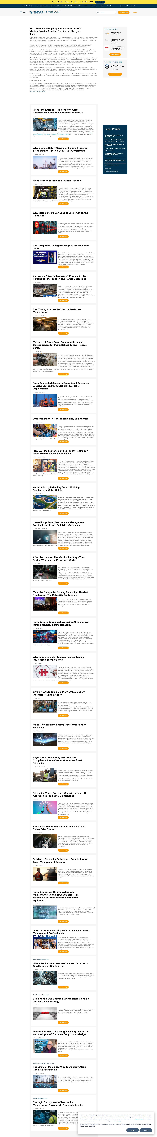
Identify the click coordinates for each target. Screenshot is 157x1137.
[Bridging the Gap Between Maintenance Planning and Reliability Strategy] (45, 1013)
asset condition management (41, 959)
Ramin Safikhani (39, 969)
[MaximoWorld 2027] (106, 33)
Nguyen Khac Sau (39, 154)
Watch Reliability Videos (111, 171)
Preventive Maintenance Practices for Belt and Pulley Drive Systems (59, 828)
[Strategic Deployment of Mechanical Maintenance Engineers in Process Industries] (45, 1117)
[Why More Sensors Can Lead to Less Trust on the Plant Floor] (45, 227)
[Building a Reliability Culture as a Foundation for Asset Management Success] (45, 873)
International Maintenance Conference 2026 (47, 5)
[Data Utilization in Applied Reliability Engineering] (45, 430)
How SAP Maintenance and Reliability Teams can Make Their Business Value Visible (60, 452)
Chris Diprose (38, 1005)
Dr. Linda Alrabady (39, 1073)
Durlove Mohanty (39, 184)
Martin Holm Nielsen (40, 457)
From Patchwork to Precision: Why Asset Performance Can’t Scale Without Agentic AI (58, 111)
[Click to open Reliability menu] (23, 12)
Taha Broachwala (39, 832)
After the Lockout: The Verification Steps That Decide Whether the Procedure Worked (59, 559)
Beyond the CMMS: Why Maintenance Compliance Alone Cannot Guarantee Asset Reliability (57, 760)
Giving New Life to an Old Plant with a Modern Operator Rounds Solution (59, 693)
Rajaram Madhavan (40, 392)
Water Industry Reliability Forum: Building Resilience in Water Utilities (56, 489)
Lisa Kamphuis (38, 493)
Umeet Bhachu (38, 351)
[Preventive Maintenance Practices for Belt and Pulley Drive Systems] (45, 841)
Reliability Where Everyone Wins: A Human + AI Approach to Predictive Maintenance (59, 794)
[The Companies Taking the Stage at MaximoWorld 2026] (45, 257)
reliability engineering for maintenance (43, 1063)
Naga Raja (37, 698)
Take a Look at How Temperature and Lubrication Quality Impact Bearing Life (60, 965)
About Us (109, 5)
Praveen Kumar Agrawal (41, 528)
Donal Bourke (38, 663)
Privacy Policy (117, 1121)
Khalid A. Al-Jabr (39, 422)
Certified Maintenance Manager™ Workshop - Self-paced (118, 67)
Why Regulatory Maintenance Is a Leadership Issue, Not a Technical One (58, 658)
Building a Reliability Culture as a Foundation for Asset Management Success (60, 861)
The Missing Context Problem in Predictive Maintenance (57, 311)
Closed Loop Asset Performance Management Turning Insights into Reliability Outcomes (59, 524)
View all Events (115, 54)
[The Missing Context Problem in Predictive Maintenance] (45, 324)
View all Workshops (115, 74)
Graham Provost (39, 116)
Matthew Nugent (39, 563)
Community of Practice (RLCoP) (127, 5)
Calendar (101, 5)
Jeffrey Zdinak (38, 799)
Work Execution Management (41, 995)
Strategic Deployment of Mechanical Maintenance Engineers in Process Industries (58, 1104)
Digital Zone (108, 168)
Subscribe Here (124, 12)
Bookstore (93, 5)
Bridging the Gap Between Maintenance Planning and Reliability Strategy (61, 1000)
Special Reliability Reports (112, 165)
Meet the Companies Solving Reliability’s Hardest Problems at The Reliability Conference (60, 594)
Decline (146, 1130)
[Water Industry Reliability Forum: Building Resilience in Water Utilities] (45, 502)
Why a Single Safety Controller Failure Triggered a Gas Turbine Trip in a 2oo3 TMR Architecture (60, 149)
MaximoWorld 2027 (116, 32)
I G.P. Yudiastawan (39, 315)
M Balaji (37, 219)
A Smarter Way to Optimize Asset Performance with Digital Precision (114, 140)
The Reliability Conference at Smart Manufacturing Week (118, 41)
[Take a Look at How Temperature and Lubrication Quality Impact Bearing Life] (45, 978)
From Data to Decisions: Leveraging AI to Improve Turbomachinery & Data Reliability (61, 623)
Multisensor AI (38, 282)
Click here (100, 2)
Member (135, 12)
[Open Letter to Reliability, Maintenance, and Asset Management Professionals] (45, 942)
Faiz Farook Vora (39, 1108)
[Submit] (98, 12)
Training (86, 5)
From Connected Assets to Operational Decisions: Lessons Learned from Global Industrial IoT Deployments (61, 386)
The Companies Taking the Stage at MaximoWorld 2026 (61, 247)
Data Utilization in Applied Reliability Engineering (60, 418)
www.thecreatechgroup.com (37, 91)
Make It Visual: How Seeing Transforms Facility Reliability (59, 726)
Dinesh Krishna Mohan (41, 903)
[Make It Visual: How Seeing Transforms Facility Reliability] (45, 739)
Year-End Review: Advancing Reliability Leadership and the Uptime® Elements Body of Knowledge (61, 1033)
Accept (133, 1130)
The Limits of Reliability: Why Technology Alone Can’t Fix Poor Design (59, 1068)
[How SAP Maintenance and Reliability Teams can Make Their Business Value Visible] (45, 465)
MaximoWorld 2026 (27, 5)
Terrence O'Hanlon (39, 1037)
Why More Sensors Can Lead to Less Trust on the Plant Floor (60, 214)
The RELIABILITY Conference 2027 (71, 5)
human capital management (40, 1098)
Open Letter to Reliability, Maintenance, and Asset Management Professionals (61, 932)
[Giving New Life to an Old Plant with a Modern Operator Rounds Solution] (45, 706)
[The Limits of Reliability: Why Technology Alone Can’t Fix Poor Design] (45, 1081)
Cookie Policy (138, 1119)
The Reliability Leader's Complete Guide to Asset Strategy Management (114, 155)
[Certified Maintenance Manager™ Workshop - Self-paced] (106, 66)
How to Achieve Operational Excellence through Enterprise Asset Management (115, 160)
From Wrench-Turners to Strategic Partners (57, 180)
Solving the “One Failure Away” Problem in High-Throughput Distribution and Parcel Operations (60, 277)
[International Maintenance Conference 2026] (106, 48)
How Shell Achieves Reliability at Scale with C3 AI (114, 136)
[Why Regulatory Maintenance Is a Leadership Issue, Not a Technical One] (45, 671)
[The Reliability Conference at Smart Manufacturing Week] (106, 40)
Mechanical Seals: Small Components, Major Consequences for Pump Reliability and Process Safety (60, 345)
